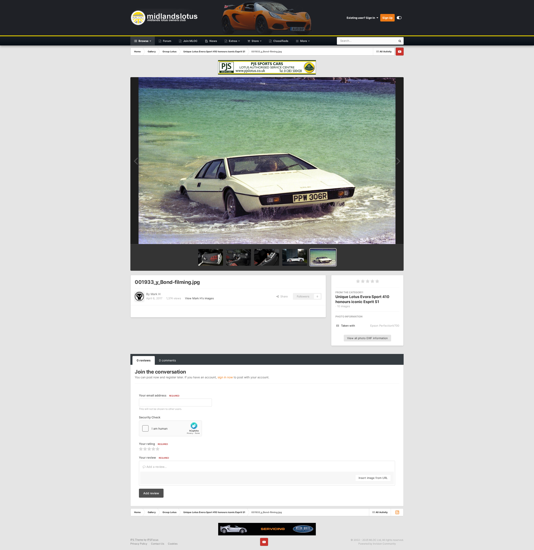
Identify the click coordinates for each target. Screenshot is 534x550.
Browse (143, 41)
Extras (232, 41)
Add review (151, 493)
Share (283, 296)
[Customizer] (399, 17)
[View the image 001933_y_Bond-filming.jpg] (323, 257)
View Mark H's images (199, 298)
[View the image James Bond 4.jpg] (238, 257)
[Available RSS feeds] (397, 512)
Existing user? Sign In (361, 17)
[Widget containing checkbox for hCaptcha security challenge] (170, 428)
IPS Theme (136, 539)
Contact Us (157, 543)
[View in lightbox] (267, 160)
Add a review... (156, 466)
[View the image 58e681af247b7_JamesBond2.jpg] (294, 257)
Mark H (155, 294)
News (213, 41)
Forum (166, 41)
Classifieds (280, 41)
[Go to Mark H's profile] (139, 296)
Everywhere (383, 40)
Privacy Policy (138, 543)
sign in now (225, 377)
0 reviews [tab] (144, 360)
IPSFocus (152, 539)
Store (255, 41)
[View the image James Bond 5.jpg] (210, 257)
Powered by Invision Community (377, 543)
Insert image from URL (373, 478)
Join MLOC (190, 41)
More (304, 41)
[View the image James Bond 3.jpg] (266, 257)
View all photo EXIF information (367, 338)
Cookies (173, 543)
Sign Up (387, 17)
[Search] (400, 41)
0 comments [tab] (167, 360)
